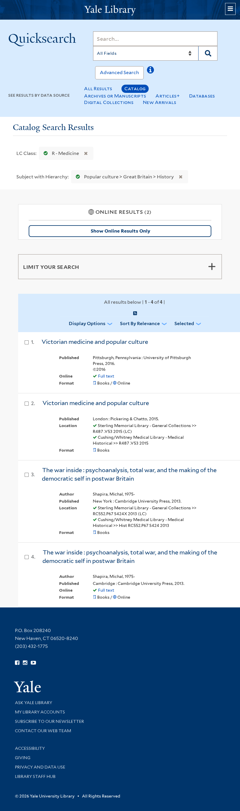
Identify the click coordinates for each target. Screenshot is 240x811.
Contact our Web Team (43, 730)
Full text (106, 376)
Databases (202, 96)
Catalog (135, 88)
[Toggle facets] (211, 266)
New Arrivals (159, 102)
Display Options (87, 323)
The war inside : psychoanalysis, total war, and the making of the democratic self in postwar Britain (129, 474)
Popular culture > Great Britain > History (129, 177)
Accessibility (30, 748)
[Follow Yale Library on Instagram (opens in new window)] (25, 662)
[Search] (207, 53)
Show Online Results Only (120, 231)
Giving (22, 757)
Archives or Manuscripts (115, 96)
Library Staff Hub (35, 776)
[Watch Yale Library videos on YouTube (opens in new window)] (33, 662)
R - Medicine (65, 153)
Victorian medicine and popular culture (95, 341)
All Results (98, 88)
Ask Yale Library (33, 702)
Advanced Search (119, 72)
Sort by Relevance (140, 323)
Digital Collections (108, 102)
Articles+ (167, 96)
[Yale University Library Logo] (120, 9)
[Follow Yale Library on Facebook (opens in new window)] (17, 662)
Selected (184, 323)
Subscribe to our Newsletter (49, 721)
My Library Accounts (40, 712)
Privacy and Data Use (40, 767)
